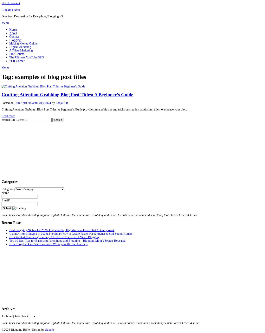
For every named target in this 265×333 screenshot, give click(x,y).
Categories (8, 189)
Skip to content (11, 3)
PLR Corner (16, 60)
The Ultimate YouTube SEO (26, 57)
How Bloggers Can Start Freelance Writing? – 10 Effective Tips (48, 244)
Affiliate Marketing (21, 50)
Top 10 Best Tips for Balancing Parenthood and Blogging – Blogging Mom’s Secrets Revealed (67, 240)
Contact (14, 36)
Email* (6, 200)
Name (5, 192)
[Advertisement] (118, 149)
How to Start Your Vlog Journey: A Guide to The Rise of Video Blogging (54, 237)
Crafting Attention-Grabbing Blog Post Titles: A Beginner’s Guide (67, 94)
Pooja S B (62, 102)
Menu (5, 23)
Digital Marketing (20, 47)
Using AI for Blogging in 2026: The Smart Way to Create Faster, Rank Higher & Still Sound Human (70, 233)
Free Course (16, 54)
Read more (8, 116)
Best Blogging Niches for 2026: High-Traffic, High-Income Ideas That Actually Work (61, 230)
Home (13, 29)
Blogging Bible (11, 9)
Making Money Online (23, 43)
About (13, 33)
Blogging (15, 40)
